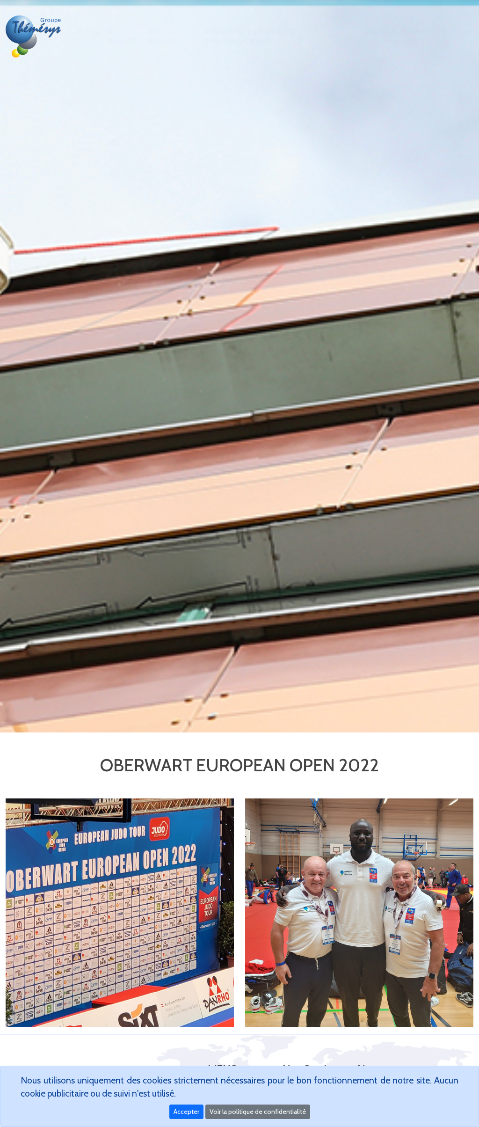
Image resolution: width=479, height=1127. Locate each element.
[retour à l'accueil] (35, 36)
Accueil (88, 31)
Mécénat (379, 31)
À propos (122, 36)
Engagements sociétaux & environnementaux (248, 36)
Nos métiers (160, 36)
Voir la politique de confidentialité (258, 1111)
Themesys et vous (423, 36)
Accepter (186, 1111)
